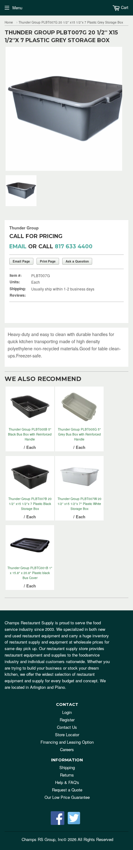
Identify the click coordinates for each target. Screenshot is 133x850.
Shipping (67, 767)
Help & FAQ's (67, 782)
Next (118, 109)
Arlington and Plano (47, 687)
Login (67, 712)
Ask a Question (77, 261)
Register (67, 720)
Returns (67, 775)
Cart (124, 7)
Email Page (21, 261)
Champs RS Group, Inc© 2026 (49, 839)
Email (18, 246)
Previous (9, 109)
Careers (67, 749)
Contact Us (67, 727)
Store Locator (67, 734)
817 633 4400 (73, 246)
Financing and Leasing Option (67, 742)
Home (9, 22)
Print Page (48, 261)
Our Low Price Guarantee (67, 797)
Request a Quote (67, 790)
